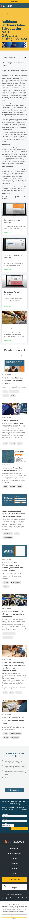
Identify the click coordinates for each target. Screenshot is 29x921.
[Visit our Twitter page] (10, 898)
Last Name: (5, 819)
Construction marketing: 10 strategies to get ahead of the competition (13, 614)
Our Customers (14, 848)
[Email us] (14, 898)
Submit (19, 829)
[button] (26, 5)
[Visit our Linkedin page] (22, 898)
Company (14, 873)
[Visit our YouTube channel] (18, 898)
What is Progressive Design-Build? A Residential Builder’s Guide (13, 720)
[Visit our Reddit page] (26, 898)
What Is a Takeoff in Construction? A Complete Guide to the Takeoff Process (13, 423)
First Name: (5, 814)
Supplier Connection (11, 329)
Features (14, 858)
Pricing (14, 868)
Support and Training (14, 853)
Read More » (7, 232)
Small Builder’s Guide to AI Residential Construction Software (12, 380)
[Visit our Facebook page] (2, 898)
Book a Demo (14, 1)
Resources (14, 863)
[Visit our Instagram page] (6, 898)
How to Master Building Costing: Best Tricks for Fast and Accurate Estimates (13, 513)
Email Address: (6, 823)
